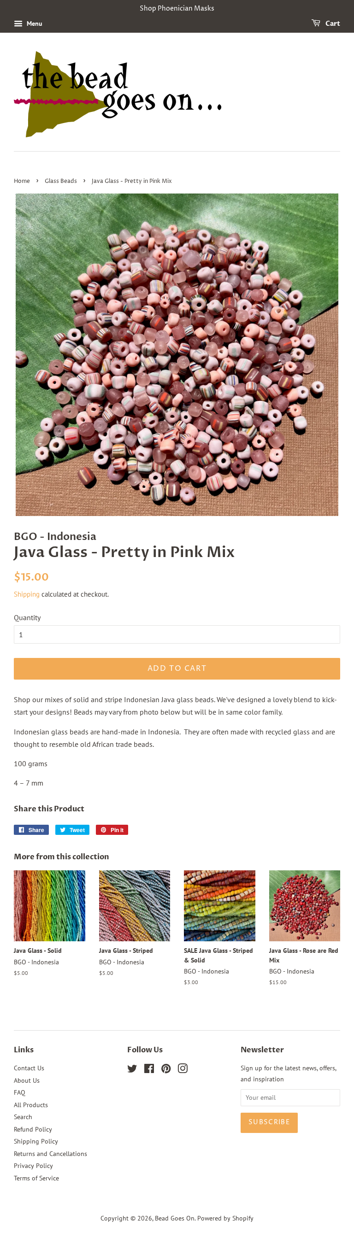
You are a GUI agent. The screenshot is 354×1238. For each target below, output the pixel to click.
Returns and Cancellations (50, 1154)
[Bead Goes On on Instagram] (182, 1070)
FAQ (19, 1092)
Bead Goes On (175, 1218)
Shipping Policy (36, 1141)
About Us (27, 1080)
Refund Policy (33, 1129)
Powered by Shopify (225, 1218)
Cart (332, 23)
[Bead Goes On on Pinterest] (166, 1070)
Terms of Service (36, 1178)
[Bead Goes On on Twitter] (132, 1070)
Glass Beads (61, 181)
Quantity (27, 617)
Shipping (27, 594)
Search (23, 1117)
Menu (33, 23)
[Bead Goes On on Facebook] (149, 1070)
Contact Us (29, 1068)
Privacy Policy (33, 1166)
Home (22, 181)
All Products (31, 1105)
